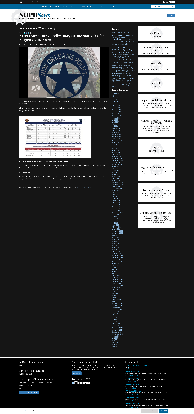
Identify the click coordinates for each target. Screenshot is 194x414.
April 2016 (115, 344)
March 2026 (116, 104)
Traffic (124, 80)
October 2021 (116, 211)
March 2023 (116, 176)
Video (100, 6)
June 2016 (115, 340)
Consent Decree (131, 43)
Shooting (114, 75)
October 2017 (116, 308)
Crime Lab (121, 44)
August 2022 (116, 191)
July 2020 (115, 241)
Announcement (85, 45)
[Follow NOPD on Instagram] (170, 3)
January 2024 (116, 156)
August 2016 (116, 336)
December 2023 (117, 158)
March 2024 (116, 152)
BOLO (28, 6)
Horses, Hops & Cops (126, 54)
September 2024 (117, 140)
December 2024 (117, 134)
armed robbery (125, 34)
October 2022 (116, 186)
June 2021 (115, 219)
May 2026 (115, 100)
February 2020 (117, 251)
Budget (120, 37)
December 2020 (117, 231)
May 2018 (115, 293)
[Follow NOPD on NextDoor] (75, 382)
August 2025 (116, 118)
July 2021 (115, 217)
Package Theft (125, 62)
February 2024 (116, 154)
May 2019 (115, 269)
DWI (131, 46)
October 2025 (116, 114)
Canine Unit (132, 39)
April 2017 (115, 320)
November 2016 (117, 330)
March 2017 (115, 322)
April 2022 (115, 199)
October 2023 (116, 162)
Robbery (120, 70)
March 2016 (116, 346)
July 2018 (115, 289)
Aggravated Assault (116, 32)
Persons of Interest (116, 65)
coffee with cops (130, 41)
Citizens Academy (122, 41)
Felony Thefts (125, 49)
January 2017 (116, 326)
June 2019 (115, 267)
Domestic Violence (125, 46)
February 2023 (116, 178)
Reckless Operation (129, 68)
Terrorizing (125, 78)
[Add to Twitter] (24, 33)
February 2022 (116, 203)
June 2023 (115, 170)
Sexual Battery (127, 73)
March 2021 (115, 225)
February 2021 (116, 227)
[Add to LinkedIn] (28, 33)
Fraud (113, 52)
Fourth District (129, 51)
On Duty (36, 6)
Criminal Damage (128, 44)
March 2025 (116, 128)
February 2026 (116, 106)
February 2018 (116, 300)
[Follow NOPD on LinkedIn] (85, 383)
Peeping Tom (121, 64)
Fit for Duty (109, 6)
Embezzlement (115, 49)
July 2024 (115, 144)
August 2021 (116, 215)
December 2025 (117, 110)
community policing (122, 43)
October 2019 (116, 259)
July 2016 (115, 338)
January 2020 (116, 253)
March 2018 (116, 298)
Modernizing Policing (126, 59)
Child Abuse (114, 41)
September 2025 (117, 116)
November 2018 (117, 281)
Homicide (118, 54)
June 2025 (115, 122)
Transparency (59, 6)
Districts (114, 46)
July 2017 (115, 314)
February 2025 (116, 130)
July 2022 (115, 193)
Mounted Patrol (115, 61)
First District (120, 51)
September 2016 (117, 334)
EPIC (120, 49)
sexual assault (120, 73)
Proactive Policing (120, 67)
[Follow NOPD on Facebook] (164, 3)
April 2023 (115, 174)
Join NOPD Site (56, 2)
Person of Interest (128, 64)
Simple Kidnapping (128, 75)
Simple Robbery (115, 77)
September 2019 (117, 261)
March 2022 (116, 201)
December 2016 (117, 328)
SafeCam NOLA (125, 70)
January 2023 (116, 180)
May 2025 (115, 124)
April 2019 (115, 271)
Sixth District (123, 77)
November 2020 (117, 233)
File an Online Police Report (163, 6)
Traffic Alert (129, 80)
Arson (131, 33)
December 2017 (117, 304)
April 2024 (115, 150)
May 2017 (115, 318)
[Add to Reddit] (30, 33)
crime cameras (115, 44)
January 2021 (116, 229)
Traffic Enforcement (116, 81)
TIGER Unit (120, 80)
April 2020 (115, 247)
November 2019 (117, 257)
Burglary (124, 37)
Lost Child (114, 57)
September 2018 (117, 285)
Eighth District (123, 48)
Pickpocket (123, 65)
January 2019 (116, 277)
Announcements (88, 6)
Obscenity (114, 62)
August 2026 (116, 94)
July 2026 (115, 96)
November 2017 (117, 306)
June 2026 (115, 98)
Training (124, 83)
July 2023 (115, 168)
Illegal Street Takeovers (122, 56)
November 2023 (117, 160)
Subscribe (76, 373)
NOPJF (133, 61)
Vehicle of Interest (122, 85)
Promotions (127, 67)
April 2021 (115, 223)
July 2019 (115, 265)
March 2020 (116, 249)
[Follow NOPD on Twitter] (167, 3)
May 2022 (115, 197)
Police (127, 65)
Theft (129, 78)
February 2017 (116, 324)
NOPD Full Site (45, 2)
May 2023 (115, 172)
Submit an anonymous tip (29, 392)
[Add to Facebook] (26, 33)
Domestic (118, 46)
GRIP (129, 52)
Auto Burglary (127, 35)
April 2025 (115, 126)
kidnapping (130, 56)
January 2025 (116, 132)
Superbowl (120, 78)
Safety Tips (132, 70)
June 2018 (115, 291)
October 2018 (116, 283)
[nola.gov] (29, 2)
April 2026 (115, 102)
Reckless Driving (121, 68)
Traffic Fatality (125, 81)
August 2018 (116, 287)
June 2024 (115, 146)
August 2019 (116, 263)
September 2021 (117, 213)
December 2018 (117, 279)
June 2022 (115, 195)
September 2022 (117, 188)
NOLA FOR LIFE (128, 61)
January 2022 (116, 205)
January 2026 (116, 108)
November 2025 (117, 112)
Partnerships (115, 64)
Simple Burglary (120, 75)
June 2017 (115, 316)
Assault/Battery (117, 35)
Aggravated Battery (126, 32)
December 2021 (117, 207)
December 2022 (117, 182)
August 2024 (116, 142)
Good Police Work (121, 53)
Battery (116, 37)
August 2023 (116, 166)
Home (21, 6)
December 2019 (117, 255)
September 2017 (117, 310)
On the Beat (74, 6)
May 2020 (115, 245)
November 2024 (117, 136)
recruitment (114, 70)
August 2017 (116, 312)
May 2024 (115, 148)
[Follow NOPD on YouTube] (173, 3)
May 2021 (115, 221)
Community (46, 6)
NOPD (34, 14)
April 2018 (115, 295)
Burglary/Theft (120, 39)
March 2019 (116, 273)
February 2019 (116, 275)
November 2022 (117, 184)
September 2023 (117, 164)
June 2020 (115, 243)
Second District (116, 72)
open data (119, 62)
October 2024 (116, 138)
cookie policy (89, 411)
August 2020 (116, 239)
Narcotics (121, 61)
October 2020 (116, 235)
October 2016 (116, 332)
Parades (131, 62)
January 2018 (116, 302)
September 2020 (117, 237)
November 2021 (117, 209)
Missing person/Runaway (119, 58)
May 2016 (115, 342)
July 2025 (115, 120)
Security (123, 71)
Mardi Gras (119, 57)
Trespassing (114, 85)
